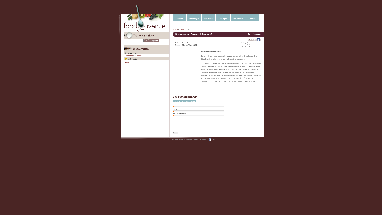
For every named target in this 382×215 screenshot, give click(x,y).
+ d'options (153, 41)
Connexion (129, 56)
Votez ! (127, 62)
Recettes (179, 19)
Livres (182, 30)
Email (175, 109)
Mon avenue (238, 19)
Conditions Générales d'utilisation (195, 139)
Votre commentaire (179, 114)
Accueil (175, 30)
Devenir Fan (216, 139)
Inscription (138, 56)
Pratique (223, 19)
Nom (174, 105)
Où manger (194, 19)
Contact (252, 19)
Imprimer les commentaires (184, 101)
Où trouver (208, 19)
